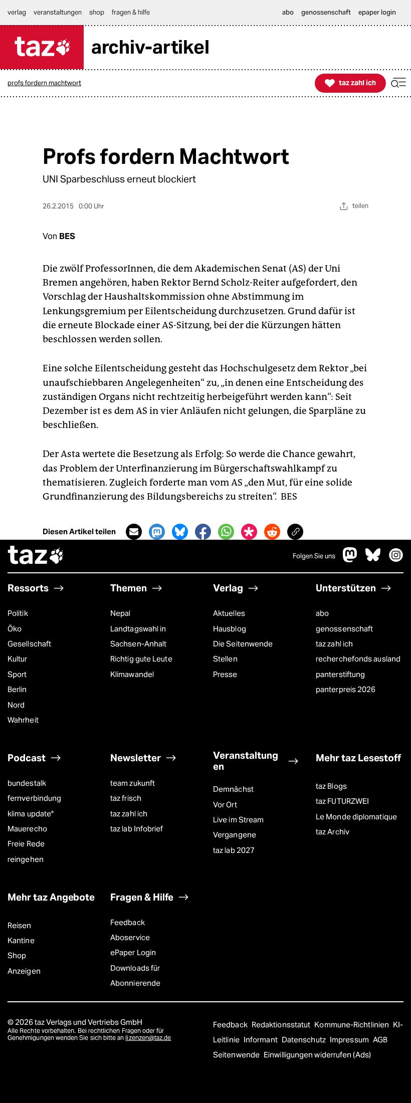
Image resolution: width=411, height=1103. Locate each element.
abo (322, 613)
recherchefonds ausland (358, 659)
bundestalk (27, 783)
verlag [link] (17, 12)
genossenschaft (344, 628)
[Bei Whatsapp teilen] (226, 532)
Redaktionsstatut (282, 1024)
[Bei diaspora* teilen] (249, 532)
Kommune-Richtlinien (352, 1024)
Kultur (18, 659)
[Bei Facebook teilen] (203, 532)
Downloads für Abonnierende (135, 975)
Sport (17, 674)
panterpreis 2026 (345, 689)
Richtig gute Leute (141, 659)
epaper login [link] (377, 12)
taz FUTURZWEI (342, 801)
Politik (18, 613)
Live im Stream (238, 819)
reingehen (26, 859)
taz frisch (125, 798)
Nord (16, 705)
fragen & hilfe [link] (131, 12)
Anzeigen (24, 971)
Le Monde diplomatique (356, 816)
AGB (380, 1039)
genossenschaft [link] (326, 12)
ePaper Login (133, 952)
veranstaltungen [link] (58, 12)
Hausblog (229, 628)
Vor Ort (225, 804)
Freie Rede (26, 843)
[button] (398, 83)
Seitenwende (237, 1054)
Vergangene (234, 834)
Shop (17, 955)
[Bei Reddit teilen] (272, 532)
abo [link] (288, 12)
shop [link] (96, 12)
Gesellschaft (29, 643)
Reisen (20, 925)
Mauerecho (27, 828)
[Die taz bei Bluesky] (372, 560)
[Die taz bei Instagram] (395, 560)
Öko (15, 628)
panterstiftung (340, 674)
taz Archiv (332, 831)
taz (36, 556)
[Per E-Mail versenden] (134, 532)
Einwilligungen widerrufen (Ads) (317, 1054)
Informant (261, 1039)
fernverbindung (34, 798)
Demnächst (233, 789)
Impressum (350, 1039)
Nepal (120, 613)
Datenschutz (304, 1039)
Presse (225, 674)
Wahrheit (23, 720)
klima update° (31, 813)
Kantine (21, 940)
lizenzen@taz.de (148, 1037)
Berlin (17, 689)
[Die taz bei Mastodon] (350, 560)
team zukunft (132, 783)
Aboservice (130, 937)
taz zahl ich (334, 643)
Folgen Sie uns (314, 556)
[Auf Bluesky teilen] (180, 532)
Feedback (127, 922)
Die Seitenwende (243, 643)
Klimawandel (132, 674)
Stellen (225, 659)
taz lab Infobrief (136, 828)
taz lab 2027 (234, 850)
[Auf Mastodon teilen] (157, 532)
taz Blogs (331, 786)
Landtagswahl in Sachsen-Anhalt (138, 636)
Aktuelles (229, 613)
